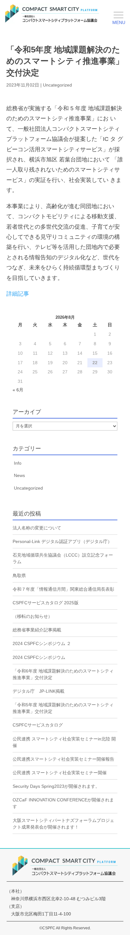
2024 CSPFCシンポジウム (39, 657)
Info (17, 463)
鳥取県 (19, 575)
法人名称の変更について (37, 527)
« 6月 (18, 389)
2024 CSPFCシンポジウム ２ (42, 643)
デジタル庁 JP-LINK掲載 (38, 691)
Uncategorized (57, 84)
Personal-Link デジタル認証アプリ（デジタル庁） (62, 541)
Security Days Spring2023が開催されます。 (56, 786)
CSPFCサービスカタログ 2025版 (46, 602)
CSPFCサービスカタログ (38, 724)
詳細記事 (17, 294)
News (19, 475)
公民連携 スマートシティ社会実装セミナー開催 (60, 772)
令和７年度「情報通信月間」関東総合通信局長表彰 (63, 589)
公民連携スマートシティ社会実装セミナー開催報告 (63, 759)
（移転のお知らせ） (32, 616)
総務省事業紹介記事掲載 (37, 629)
